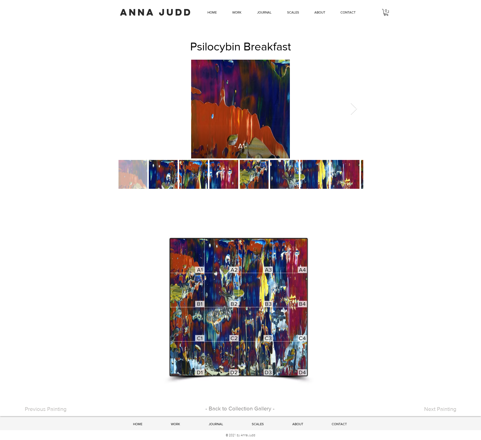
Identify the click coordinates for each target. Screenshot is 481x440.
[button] (236, 12)
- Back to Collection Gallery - (240, 408)
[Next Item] (353, 109)
